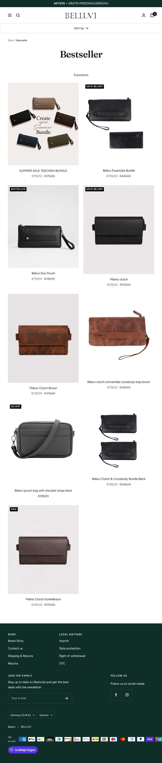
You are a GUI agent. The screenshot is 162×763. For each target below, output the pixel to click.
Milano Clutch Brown (43, 388)
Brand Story (16, 641)
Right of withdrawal (72, 656)
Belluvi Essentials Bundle (119, 170)
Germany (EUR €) (20, 715)
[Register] (66, 698)
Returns (13, 663)
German (44, 715)
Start (11, 40)
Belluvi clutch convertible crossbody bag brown (118, 382)
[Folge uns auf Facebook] (116, 694)
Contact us (15, 648)
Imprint (64, 641)
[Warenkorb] (152, 15)
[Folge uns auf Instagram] (127, 694)
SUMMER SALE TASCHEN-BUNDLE (43, 171)
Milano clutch (119, 279)
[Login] (143, 15)
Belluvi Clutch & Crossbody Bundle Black (118, 479)
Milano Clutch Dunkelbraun (43, 599)
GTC (62, 663)
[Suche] (18, 15)
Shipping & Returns (20, 656)
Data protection (69, 648)
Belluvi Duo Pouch (43, 273)
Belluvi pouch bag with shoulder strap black (43, 490)
